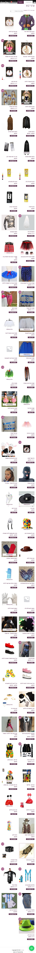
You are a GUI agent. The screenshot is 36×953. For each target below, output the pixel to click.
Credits (22, 950)
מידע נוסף (31, 160)
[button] (34, 2)
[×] (31, 948)
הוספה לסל (30, 35)
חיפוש (20, 2)
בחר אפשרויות (13, 35)
